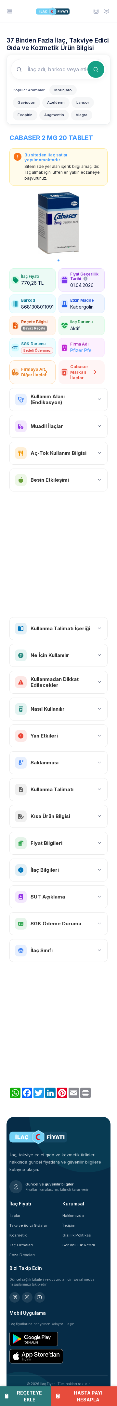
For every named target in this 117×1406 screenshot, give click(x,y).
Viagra (81, 115)
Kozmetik (18, 1235)
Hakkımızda (73, 1215)
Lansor (82, 102)
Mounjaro (63, 90)
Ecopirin (25, 115)
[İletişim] (106, 11)
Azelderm (56, 102)
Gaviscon (26, 102)
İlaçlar (14, 1215)
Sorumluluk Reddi (78, 1245)
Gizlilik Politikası (77, 1235)
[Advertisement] (58, 554)
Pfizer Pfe (81, 350)
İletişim (68, 1225)
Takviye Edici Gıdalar (28, 1225)
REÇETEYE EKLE (29, 1396)
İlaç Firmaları (21, 1245)
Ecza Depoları (22, 1255)
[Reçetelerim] (95, 11)
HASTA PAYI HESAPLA (88, 1396)
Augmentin (54, 115)
